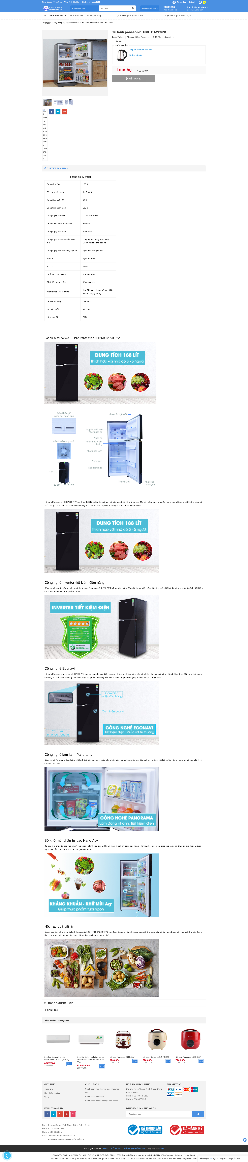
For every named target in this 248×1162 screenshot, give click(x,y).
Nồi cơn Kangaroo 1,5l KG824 (188, 1057)
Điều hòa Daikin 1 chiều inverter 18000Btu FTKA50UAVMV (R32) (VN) (90, 1059)
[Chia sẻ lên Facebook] (51, 112)
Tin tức (47, 1097)
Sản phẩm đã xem (149, 8)
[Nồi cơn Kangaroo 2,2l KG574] (124, 1039)
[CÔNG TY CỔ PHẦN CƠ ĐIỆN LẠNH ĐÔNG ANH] (54, 8)
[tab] (124, 168)
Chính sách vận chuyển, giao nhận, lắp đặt (102, 1090)
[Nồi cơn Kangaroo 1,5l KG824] (190, 1039)
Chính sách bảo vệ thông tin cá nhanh (101, 1101)
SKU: (155, 37)
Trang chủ (48, 1089)
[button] (124, 168)
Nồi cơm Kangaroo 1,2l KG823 (156, 1057)
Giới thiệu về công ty (197, 7)
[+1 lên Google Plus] (64, 112)
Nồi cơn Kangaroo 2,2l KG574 (122, 1057)
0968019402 (169, 7)
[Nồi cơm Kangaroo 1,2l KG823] (157, 1039)
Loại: (114, 37)
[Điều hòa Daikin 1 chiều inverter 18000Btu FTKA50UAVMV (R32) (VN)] (91, 1039)
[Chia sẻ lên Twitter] (58, 112)
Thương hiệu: (133, 37)
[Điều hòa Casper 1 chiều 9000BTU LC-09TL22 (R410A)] (58, 1039)
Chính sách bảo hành (94, 1096)
